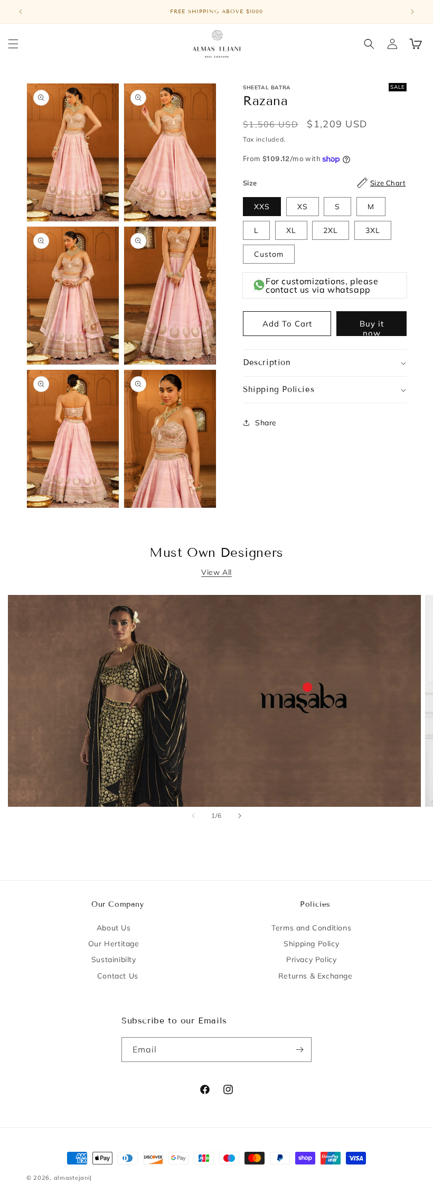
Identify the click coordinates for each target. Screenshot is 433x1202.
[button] (13, 43)
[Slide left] (193, 815)
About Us (114, 928)
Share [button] (266, 422)
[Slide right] (239, 815)
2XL (330, 230)
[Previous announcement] (20, 11)
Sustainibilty (113, 959)
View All (216, 572)
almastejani (72, 1177)
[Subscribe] (299, 1049)
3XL (372, 230)
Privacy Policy (311, 959)
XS (302, 206)
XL (291, 230)
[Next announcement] (412, 11)
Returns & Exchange (315, 976)
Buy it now (372, 327)
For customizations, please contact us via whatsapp (322, 285)
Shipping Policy (311, 943)
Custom (269, 254)
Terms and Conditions (311, 928)
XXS (262, 206)
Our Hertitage (113, 943)
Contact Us (117, 976)
